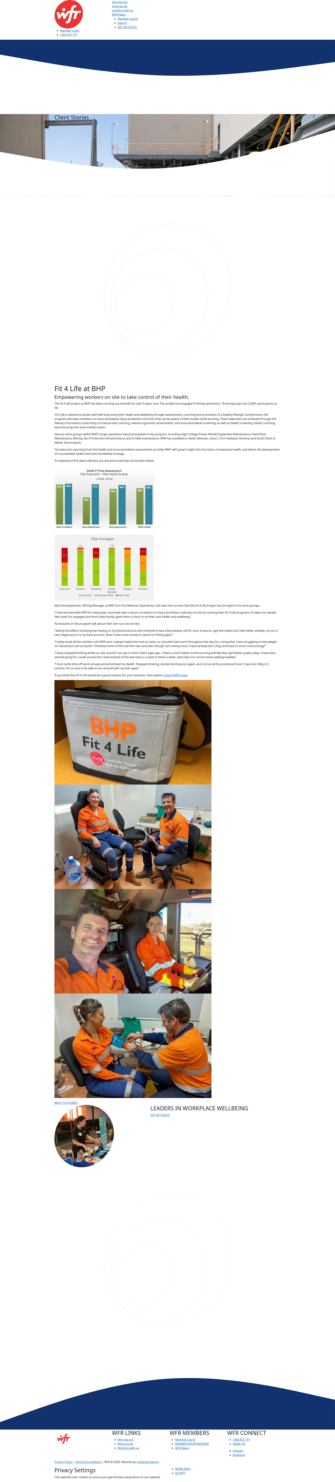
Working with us (128, 1448)
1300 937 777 (68, 35)
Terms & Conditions (88, 1462)
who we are (119, 2)
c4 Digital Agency (147, 1462)
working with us (122, 10)
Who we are (125, 1440)
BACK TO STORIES (66, 1103)
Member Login (69, 31)
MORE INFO (183, 1469)
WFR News (119, 15)
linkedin (238, 1451)
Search (122, 23)
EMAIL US (239, 1444)
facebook (239, 1455)
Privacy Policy (63, 1462)
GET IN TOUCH (127, 27)
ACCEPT (180, 1473)
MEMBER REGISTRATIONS (192, 1444)
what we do (119, 6)
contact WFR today (175, 675)
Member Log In (128, 19)
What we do (125, 1444)
